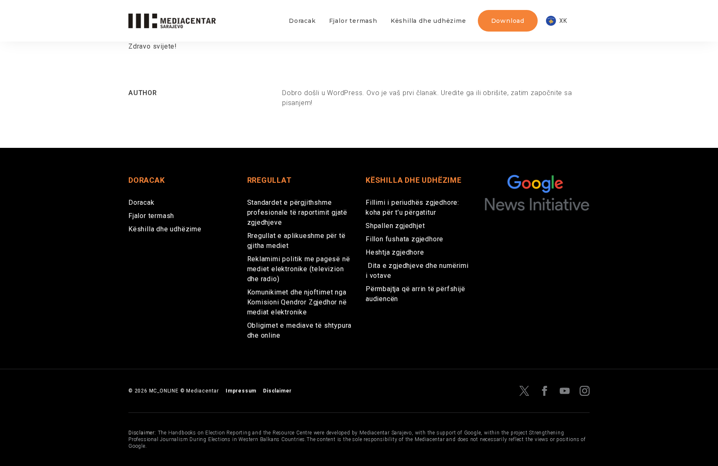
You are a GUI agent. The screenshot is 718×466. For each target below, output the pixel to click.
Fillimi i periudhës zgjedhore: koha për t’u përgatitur (412, 207)
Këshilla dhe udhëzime (428, 21)
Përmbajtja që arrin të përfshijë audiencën (415, 294)
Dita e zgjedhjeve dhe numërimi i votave (417, 271)
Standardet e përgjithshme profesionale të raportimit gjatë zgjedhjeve (297, 212)
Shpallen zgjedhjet (395, 226)
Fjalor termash (353, 21)
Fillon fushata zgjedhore (404, 239)
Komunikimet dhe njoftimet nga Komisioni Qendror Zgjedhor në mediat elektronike (297, 302)
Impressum (241, 391)
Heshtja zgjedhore (395, 252)
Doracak (302, 21)
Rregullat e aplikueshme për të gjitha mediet (296, 241)
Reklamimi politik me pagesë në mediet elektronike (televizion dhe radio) (298, 269)
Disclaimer (277, 391)
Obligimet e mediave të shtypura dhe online (299, 330)
